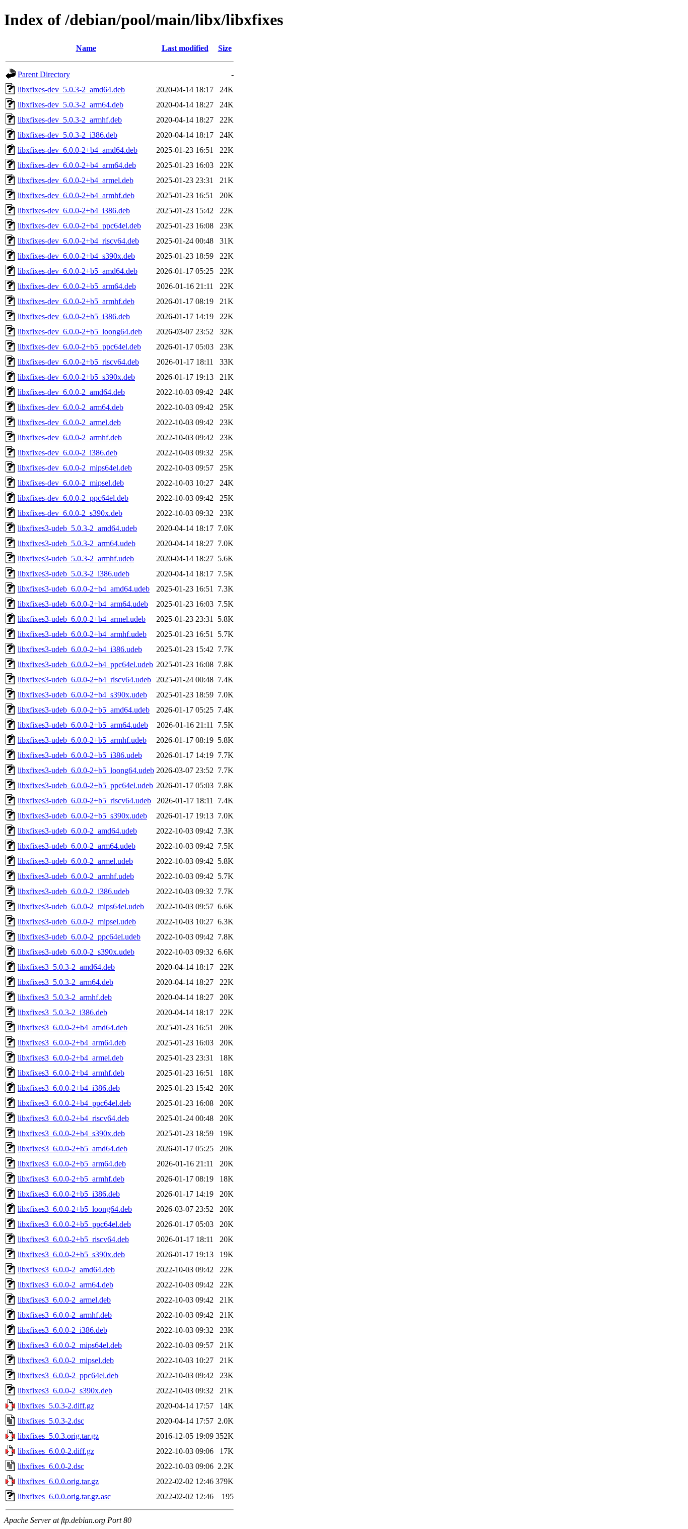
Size (225, 48)
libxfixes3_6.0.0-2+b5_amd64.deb (72, 1148)
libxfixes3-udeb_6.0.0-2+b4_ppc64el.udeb (85, 664)
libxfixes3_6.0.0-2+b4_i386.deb (69, 1088)
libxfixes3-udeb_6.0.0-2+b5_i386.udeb (80, 755)
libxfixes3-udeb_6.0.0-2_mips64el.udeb (81, 906)
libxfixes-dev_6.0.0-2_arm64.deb (70, 407)
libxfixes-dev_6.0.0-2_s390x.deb (70, 513)
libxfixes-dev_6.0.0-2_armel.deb (69, 422)
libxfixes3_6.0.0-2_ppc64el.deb (68, 1375)
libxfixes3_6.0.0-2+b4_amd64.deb (72, 1027)
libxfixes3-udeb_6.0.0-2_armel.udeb (75, 861)
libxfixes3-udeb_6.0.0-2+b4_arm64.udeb (83, 604)
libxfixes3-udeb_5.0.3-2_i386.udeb (73, 573)
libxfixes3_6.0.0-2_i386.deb (62, 1330)
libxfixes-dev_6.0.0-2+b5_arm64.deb (77, 286)
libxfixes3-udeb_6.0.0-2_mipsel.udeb (77, 921)
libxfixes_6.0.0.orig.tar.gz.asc (64, 1496)
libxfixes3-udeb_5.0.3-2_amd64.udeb (77, 528)
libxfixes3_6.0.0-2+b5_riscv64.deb (73, 1239)
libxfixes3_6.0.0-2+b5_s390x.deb (71, 1254)
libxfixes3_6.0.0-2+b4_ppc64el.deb (74, 1103)
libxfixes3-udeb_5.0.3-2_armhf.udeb (76, 558)
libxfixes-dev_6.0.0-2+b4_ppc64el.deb (79, 225)
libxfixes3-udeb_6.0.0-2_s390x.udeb (76, 952)
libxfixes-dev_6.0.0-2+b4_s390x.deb (76, 256)
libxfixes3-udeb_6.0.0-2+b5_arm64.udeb (83, 725)
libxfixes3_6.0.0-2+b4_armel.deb (70, 1057)
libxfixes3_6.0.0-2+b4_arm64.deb (72, 1042)
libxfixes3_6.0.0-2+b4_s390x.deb (71, 1133)
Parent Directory (44, 74)
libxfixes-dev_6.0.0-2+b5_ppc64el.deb (79, 346)
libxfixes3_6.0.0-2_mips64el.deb (70, 1345)
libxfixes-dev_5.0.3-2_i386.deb (67, 135)
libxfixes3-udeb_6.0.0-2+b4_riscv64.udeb (84, 679)
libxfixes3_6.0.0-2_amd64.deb (66, 1269)
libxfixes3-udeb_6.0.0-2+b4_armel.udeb (82, 619)
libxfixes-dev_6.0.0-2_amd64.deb (71, 392)
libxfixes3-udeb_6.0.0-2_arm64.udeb (76, 846)
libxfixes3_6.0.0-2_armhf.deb (65, 1315)
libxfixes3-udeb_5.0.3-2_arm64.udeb (76, 543)
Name (86, 48)
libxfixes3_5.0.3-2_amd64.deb (66, 967)
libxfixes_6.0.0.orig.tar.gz (58, 1481)
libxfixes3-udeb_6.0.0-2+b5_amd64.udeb (84, 709)
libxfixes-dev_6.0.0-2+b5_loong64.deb (80, 331)
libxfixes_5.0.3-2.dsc (51, 1421)
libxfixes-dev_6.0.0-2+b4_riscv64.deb (78, 241)
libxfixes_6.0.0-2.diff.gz (56, 1451)
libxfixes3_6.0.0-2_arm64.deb (65, 1284)
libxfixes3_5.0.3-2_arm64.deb (65, 982)
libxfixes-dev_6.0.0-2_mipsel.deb (71, 483)
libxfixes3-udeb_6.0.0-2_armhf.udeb (76, 876)
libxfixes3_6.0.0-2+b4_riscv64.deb (73, 1118)
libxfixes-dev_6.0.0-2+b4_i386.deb (74, 210)
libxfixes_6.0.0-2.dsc (51, 1466)
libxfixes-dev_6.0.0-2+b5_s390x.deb (76, 377)
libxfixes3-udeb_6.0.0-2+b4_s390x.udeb (82, 694)
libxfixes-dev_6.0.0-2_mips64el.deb (75, 467)
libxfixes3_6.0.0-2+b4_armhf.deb (71, 1073)
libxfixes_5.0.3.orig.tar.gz (58, 1436)
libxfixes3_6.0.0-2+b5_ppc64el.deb (74, 1224)
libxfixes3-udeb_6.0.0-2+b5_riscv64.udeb (84, 800)
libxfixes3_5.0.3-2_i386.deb (62, 1012)
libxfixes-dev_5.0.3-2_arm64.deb (70, 104)
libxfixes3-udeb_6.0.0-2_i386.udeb (73, 891)
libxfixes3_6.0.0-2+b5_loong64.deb (75, 1209)
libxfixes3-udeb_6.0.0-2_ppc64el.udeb (79, 936)
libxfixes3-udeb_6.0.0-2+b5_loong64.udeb (86, 770)
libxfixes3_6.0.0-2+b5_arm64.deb (72, 1163)
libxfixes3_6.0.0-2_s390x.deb (65, 1390)
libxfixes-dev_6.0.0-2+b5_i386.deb (74, 316)
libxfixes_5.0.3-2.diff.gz (56, 1405)
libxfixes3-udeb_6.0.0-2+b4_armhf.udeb (82, 634)
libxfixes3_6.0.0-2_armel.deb (64, 1300)
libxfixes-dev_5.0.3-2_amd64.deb (71, 89)
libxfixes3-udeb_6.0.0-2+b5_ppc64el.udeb (85, 785)
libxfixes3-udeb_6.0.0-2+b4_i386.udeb (80, 649)
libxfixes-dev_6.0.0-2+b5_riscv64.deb (78, 362)
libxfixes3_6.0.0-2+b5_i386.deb (69, 1194)
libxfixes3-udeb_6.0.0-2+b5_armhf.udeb (82, 740)
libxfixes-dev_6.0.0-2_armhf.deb (70, 437)
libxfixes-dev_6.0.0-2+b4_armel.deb (75, 180)
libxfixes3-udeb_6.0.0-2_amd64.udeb (77, 831)
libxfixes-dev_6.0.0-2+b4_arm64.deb (77, 165)
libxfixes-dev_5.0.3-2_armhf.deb (70, 119)
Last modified (185, 48)
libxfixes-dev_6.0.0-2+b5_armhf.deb (76, 301)
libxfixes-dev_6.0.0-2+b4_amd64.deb (77, 150)
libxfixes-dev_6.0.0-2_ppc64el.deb (73, 498)
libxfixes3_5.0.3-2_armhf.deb (65, 997)
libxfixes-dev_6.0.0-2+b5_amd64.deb (77, 271)
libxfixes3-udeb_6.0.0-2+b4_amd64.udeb (84, 588)
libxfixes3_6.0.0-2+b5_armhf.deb (71, 1178)
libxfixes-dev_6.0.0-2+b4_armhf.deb (76, 195)
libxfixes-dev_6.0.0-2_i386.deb (67, 452)
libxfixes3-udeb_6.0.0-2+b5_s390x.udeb (82, 815)
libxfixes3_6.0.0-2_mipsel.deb (66, 1360)
